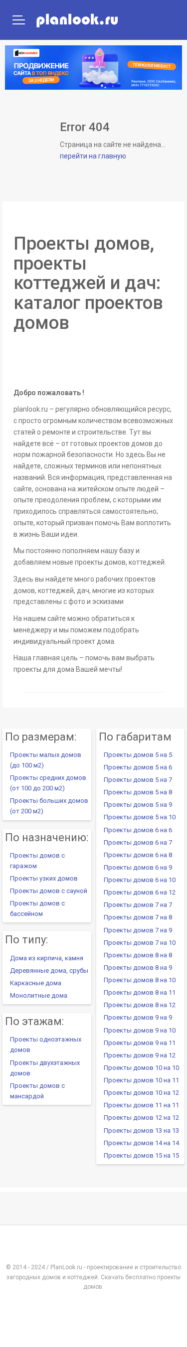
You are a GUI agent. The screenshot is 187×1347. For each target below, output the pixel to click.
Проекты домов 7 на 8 (138, 917)
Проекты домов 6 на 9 (138, 867)
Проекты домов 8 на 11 (140, 992)
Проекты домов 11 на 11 (141, 1105)
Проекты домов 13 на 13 (141, 1130)
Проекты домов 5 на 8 (138, 792)
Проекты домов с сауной (48, 891)
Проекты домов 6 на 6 (138, 830)
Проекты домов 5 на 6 (138, 767)
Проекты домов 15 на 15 (141, 1155)
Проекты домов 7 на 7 (138, 904)
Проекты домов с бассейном (37, 908)
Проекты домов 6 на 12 (140, 892)
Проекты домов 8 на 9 (138, 967)
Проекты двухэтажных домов (45, 1068)
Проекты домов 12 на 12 (141, 1117)
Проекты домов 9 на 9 (138, 1017)
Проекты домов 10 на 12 (141, 1092)
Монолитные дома (38, 995)
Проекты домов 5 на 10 (140, 817)
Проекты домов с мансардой (37, 1091)
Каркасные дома (35, 983)
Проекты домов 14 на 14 (141, 1143)
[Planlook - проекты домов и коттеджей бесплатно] (58, 20)
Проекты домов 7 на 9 (138, 930)
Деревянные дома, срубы (49, 970)
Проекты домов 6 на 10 (140, 880)
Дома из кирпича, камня (46, 958)
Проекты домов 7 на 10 (140, 942)
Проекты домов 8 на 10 (140, 980)
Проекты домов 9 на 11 (140, 1043)
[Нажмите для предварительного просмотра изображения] (93, 359)
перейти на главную (93, 156)
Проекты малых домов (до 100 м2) (45, 760)
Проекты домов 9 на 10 (140, 1030)
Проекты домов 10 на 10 (141, 1067)
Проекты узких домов (44, 878)
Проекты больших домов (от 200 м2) (49, 806)
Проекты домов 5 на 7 (138, 779)
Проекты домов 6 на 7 (138, 842)
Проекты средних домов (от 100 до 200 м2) (48, 783)
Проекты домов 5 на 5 (138, 754)
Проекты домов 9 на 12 (140, 1055)
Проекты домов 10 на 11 (141, 1080)
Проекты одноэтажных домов (45, 1044)
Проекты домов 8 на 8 (138, 955)
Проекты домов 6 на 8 (138, 855)
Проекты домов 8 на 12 (140, 1005)
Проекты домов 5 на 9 (138, 804)
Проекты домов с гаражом (37, 861)
